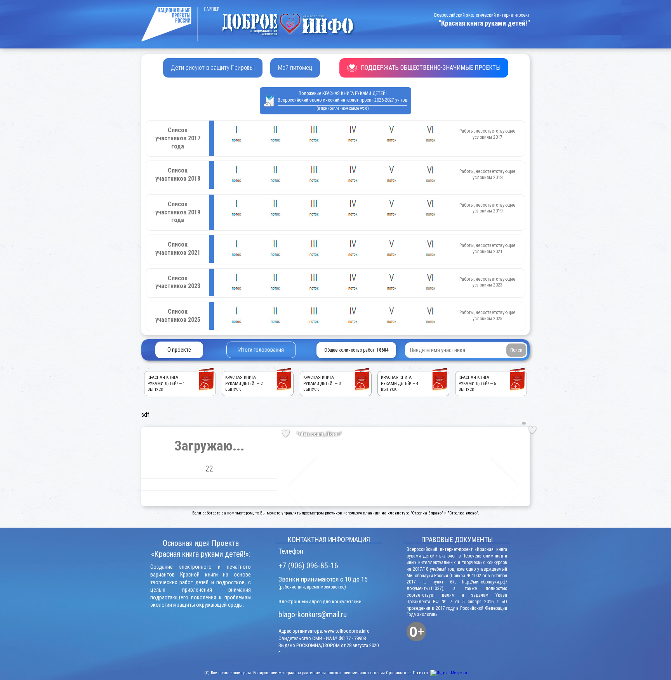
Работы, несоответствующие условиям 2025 (487, 315)
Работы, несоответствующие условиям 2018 (487, 174)
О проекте (179, 349)
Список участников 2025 (177, 315)
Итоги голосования (261, 349)
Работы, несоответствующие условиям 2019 (487, 208)
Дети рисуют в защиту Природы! (213, 67)
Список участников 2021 (177, 248)
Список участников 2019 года (177, 212)
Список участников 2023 (177, 282)
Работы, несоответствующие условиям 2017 (487, 134)
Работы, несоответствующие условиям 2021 (487, 248)
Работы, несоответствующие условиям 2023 (487, 282)
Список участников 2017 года (177, 138)
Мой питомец (295, 67)
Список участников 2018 (177, 174)
